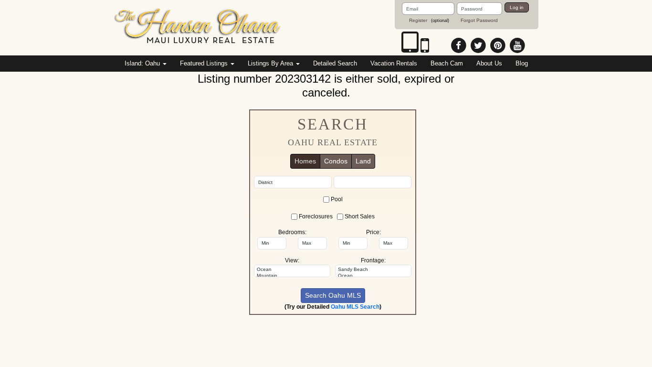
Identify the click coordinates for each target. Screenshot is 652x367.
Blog (521, 63)
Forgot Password (479, 20)
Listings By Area (271, 63)
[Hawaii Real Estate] (198, 27)
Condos (335, 161)
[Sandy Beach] (373, 269)
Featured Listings (205, 63)
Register (418, 20)
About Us (489, 63)
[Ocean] (292, 269)
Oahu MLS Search (355, 306)
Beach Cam (447, 63)
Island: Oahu (143, 63)
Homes (305, 161)
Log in (517, 7)
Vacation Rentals (393, 63)
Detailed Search (335, 63)
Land (363, 161)
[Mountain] (292, 276)
